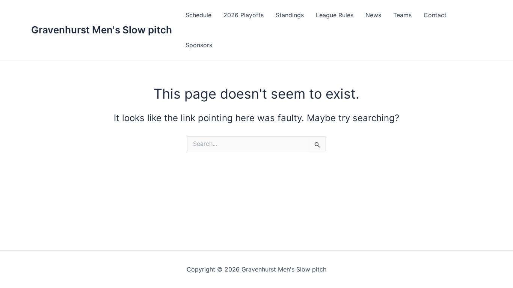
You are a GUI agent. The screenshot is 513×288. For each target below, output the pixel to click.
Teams (402, 15)
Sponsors (199, 45)
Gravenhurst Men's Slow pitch (101, 30)
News (373, 15)
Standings (290, 15)
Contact (435, 15)
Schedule (198, 15)
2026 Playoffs (243, 15)
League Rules (334, 15)
